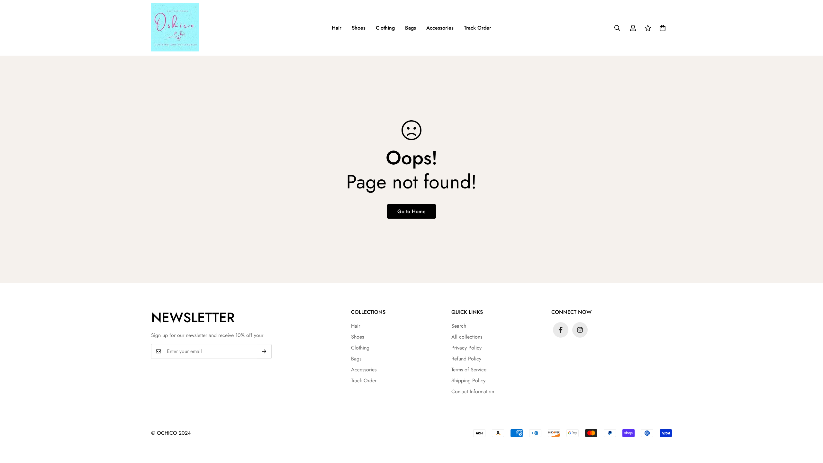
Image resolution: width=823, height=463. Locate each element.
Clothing (385, 28)
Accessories (440, 28)
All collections (466, 336)
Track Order (477, 28)
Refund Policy (466, 358)
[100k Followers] (580, 330)
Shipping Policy (468, 380)
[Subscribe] (264, 351)
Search (458, 326)
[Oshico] (178, 28)
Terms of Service (468, 369)
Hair (336, 28)
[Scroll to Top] (810, 428)
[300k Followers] (560, 330)
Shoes (359, 28)
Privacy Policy (466, 347)
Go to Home (411, 211)
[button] (662, 28)
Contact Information (472, 391)
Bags (410, 28)
